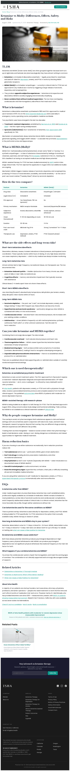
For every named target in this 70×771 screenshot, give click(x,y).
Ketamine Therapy (31, 697)
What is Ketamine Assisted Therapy (34, 710)
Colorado (40, 746)
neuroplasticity (62, 139)
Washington (57, 746)
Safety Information (54, 705)
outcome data (29, 393)
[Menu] (4, 6)
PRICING (5, 697)
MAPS (52, 162)
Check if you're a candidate (12, 604)
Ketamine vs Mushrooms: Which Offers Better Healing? (23, 575)
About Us (6, 700)
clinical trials (49, 410)
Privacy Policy (52, 700)
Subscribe (52, 673)
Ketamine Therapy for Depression (33, 700)
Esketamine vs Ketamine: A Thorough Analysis (20, 571)
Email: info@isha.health (10, 730)
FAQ (27, 716)
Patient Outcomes (31, 713)
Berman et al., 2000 (48, 124)
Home (4, 12)
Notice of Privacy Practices (56, 702)
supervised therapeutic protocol (14, 478)
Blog (8, 12)
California (40, 743)
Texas (55, 749)
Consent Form (52, 710)
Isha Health (8, 388)
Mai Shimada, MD (53, 23)
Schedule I (36, 156)
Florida (39, 749)
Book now (48, 2)
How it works (27, 604)
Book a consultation (40, 604)
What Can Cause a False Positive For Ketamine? (21, 578)
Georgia (39, 752)
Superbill (28, 718)
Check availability (60, 7)
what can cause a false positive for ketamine (29, 530)
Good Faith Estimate (54, 707)
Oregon (55, 743)
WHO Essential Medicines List (36, 114)
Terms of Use (52, 697)
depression (24, 79)
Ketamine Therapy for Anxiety (33, 705)
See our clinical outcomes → (52, 617)
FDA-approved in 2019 (54, 130)
